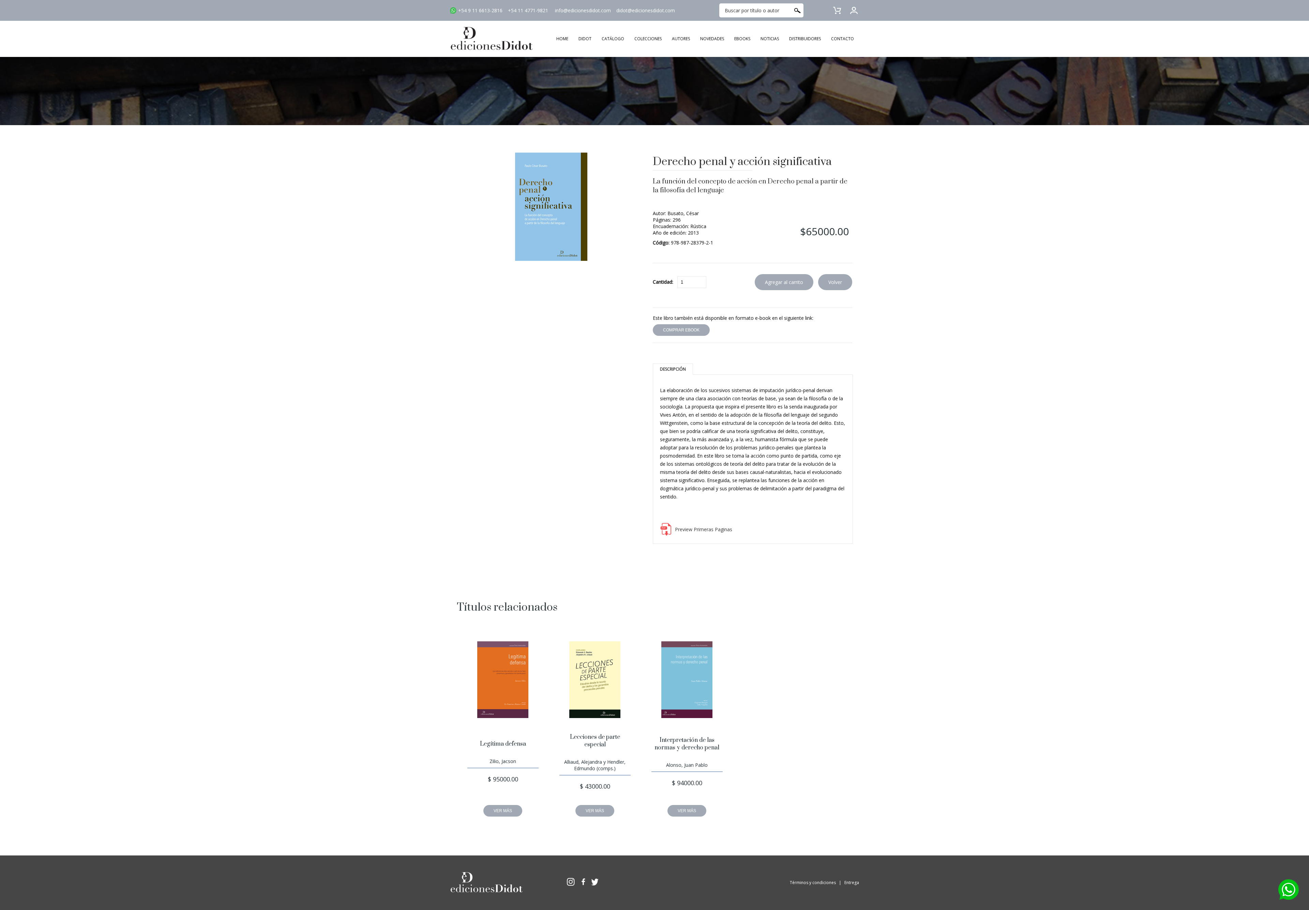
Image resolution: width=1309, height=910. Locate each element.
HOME (562, 39)
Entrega (851, 882)
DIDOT (584, 39)
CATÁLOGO (613, 39)
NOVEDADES (712, 39)
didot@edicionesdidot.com (645, 10)
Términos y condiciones (813, 882)
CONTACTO (842, 39)
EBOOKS (742, 39)
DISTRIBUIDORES (805, 39)
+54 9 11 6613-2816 (480, 10)
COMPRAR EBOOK (681, 330)
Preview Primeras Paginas (703, 529)
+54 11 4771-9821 (528, 10)
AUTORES (681, 39)
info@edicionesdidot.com (583, 10)
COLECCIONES (648, 39)
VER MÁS (503, 810)
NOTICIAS (770, 39)
